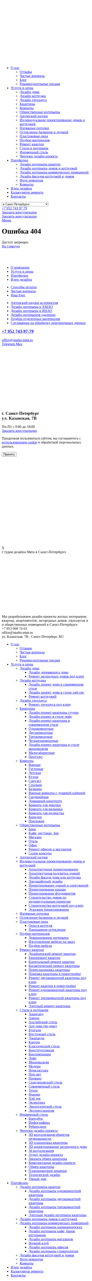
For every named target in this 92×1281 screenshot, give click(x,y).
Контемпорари (40, 1054)
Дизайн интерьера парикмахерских (55, 1227)
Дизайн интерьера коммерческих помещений (54, 172)
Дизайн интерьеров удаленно (33, 315)
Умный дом (37, 1179)
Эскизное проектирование (49, 909)
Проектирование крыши (47, 889)
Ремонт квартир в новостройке (52, 986)
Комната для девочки (45, 805)
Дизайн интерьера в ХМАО (32, 307)
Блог (23, 80)
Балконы (35, 789)
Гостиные (36, 769)
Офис (33, 845)
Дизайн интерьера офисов (48, 1247)
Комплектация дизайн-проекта (52, 1163)
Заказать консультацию (19, 212)
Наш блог (18, 295)
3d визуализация (41, 1151)
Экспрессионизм (41, 1110)
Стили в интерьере (34, 148)
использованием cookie (19, 442)
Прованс (35, 1078)
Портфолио (19, 160)
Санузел (35, 781)
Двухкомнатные (41, 733)
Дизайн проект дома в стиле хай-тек (56, 692)
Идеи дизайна (21, 188)
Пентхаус (36, 757)
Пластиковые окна (34, 136)
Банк (32, 829)
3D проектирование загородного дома (58, 1147)
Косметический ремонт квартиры (54, 966)
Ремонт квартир (32, 144)
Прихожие (36, 821)
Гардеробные (39, 797)
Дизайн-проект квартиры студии (54, 712)
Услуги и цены (22, 88)
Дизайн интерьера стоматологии (53, 1251)
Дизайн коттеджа (33, 96)
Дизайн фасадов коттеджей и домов (47, 176)
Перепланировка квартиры (49, 970)
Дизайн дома (29, 92)
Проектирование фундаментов (52, 893)
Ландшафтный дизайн (46, 881)
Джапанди (36, 1038)
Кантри (34, 1042)
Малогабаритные (42, 753)
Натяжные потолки (34, 128)
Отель (33, 841)
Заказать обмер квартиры (48, 1159)
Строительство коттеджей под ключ (56, 905)
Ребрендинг (38, 1126)
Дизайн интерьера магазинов (51, 1239)
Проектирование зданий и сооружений (58, 885)
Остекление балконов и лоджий (44, 132)
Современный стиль (44, 1086)
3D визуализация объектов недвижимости (49, 1137)
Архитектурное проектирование (53, 869)
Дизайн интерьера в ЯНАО (31, 311)
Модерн (35, 1066)
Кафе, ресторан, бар (44, 833)
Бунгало (35, 1030)
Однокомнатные (41, 729)
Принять (9, 454)
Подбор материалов (35, 140)
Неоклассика (38, 1070)
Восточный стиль (42, 1034)
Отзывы (26, 72)
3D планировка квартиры (48, 1143)
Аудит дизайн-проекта (46, 1155)
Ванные (35, 765)
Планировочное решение (48, 1171)
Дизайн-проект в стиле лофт (50, 716)
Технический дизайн (44, 1175)
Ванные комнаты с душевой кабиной (57, 793)
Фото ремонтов (31, 180)
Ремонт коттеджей (42, 696)
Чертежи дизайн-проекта (39, 156)
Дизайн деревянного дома (48, 672)
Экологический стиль (45, 1106)
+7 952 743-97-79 (18, 331)
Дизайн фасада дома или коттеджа (55, 877)
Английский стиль (43, 1022)
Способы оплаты (24, 287)
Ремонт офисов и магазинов (50, 849)
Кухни (33, 777)
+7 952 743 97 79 (14, 208)
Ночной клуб (39, 1243)
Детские (35, 773)
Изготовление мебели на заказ (52, 942)
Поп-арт (35, 1074)
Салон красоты (40, 853)
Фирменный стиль (34, 152)
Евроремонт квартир (44, 958)
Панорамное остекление (47, 929)
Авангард (36, 1014)
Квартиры (27, 104)
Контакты (18, 196)
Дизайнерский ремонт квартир (52, 954)
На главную (11, 246)
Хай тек (35, 1098)
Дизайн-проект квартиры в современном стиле (49, 722)
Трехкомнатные (40, 737)
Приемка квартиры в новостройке (55, 974)
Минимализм (39, 1062)
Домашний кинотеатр (45, 801)
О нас (15, 68)
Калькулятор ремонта (27, 192)
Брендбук (36, 1118)
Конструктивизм (41, 1050)
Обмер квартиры (41, 1167)
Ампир (34, 1018)
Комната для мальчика (46, 809)
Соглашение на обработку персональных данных (48, 323)
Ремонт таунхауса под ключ (50, 704)
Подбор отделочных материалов (35, 319)
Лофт (33, 1058)
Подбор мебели (40, 946)
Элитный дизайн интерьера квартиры (57, 1215)
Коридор (35, 817)
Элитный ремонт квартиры (49, 1006)
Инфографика (39, 1122)
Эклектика (37, 1102)
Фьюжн (34, 1094)
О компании (20, 267)
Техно (33, 1090)
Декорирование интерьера (49, 938)
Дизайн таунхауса (33, 100)
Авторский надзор (34, 116)
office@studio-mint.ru (17, 340)
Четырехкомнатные (43, 741)
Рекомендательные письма (40, 84)
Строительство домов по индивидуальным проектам (50, 899)
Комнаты (26, 108)
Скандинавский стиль (45, 1082)
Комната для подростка (46, 813)
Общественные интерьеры (40, 112)
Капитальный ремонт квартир (52, 962)
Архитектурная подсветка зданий (54, 873)
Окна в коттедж (40, 925)
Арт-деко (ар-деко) (43, 1026)
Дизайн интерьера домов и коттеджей (48, 168)
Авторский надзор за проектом (34, 303)
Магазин (35, 837)
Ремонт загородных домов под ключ (56, 676)
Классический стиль (44, 1046)
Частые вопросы (32, 76)
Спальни (35, 785)
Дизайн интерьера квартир (40, 164)
